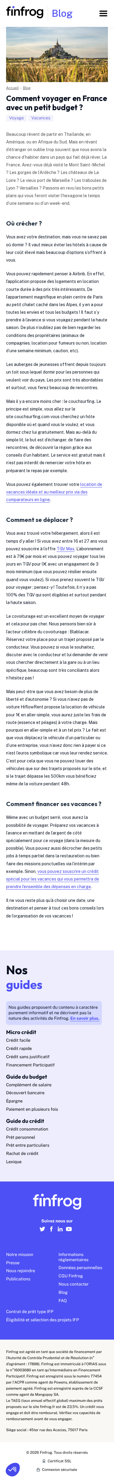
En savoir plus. (84, 1018)
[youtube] (69, 1232)
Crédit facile (18, 1040)
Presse (12, 1263)
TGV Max (65, 548)
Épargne (14, 1101)
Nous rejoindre (20, 1270)
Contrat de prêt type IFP (30, 1311)
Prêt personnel (20, 1137)
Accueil (12, 88)
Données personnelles (80, 1267)
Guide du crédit (25, 1120)
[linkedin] (60, 1232)
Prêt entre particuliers (27, 1145)
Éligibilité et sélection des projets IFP (42, 1320)
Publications (18, 1279)
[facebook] (51, 1232)
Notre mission (19, 1254)
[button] (12, 1469)
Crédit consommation (27, 1129)
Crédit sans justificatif (28, 1057)
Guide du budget (26, 1076)
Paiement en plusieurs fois (32, 1109)
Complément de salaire (29, 1085)
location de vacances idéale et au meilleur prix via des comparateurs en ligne (54, 492)
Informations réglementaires (74, 1257)
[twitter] (42, 1232)
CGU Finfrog (71, 1276)
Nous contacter (74, 1284)
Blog (27, 88)
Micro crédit (21, 1032)
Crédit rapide (19, 1048)
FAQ (63, 1300)
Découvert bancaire (25, 1093)
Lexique (14, 1162)
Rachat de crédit (22, 1153)
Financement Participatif (30, 1065)
